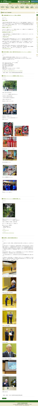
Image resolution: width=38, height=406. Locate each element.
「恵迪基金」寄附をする (32, 7)
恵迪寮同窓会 (6, 1)
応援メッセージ (14, 30)
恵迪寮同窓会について (2, 7)
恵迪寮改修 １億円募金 (27, 7)
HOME (2, 9)
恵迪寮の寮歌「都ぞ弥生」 (22, 7)
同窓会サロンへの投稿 (12, 7)
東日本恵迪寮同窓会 (32, 3)
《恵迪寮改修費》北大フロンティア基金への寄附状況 (12, 15)
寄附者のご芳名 (9, 25)
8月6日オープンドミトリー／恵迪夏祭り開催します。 (12, 198)
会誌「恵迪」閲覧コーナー (17, 7)
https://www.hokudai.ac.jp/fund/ (6, 48)
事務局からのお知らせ (7, 7)
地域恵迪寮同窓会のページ (23, 3)
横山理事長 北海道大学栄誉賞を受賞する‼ (10, 237)
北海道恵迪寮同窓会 (28, 3)
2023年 (4, 9)
